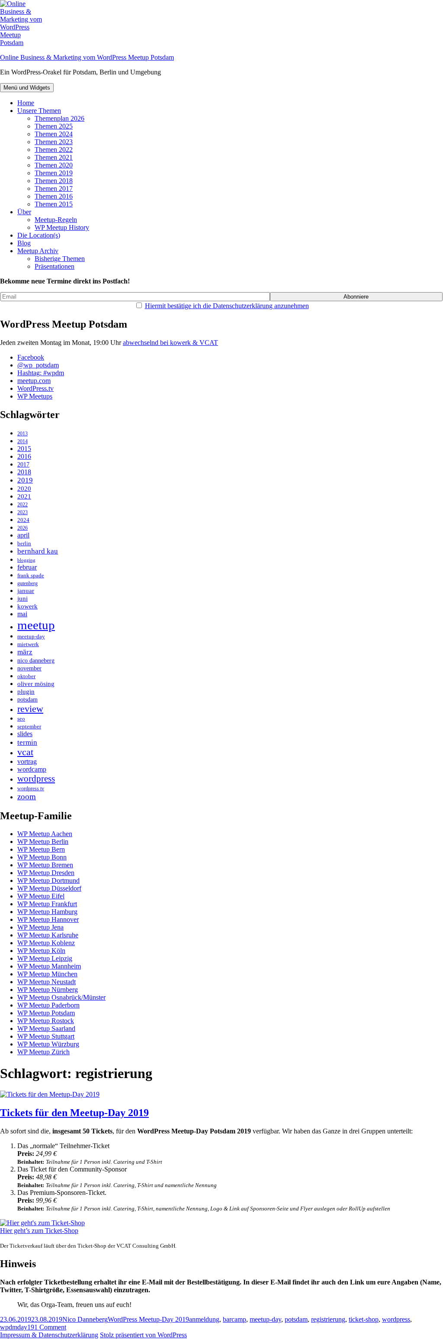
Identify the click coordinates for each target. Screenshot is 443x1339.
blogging (26, 560)
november (29, 668)
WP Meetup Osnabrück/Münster (61, 997)
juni (22, 598)
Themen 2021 (54, 157)
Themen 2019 (54, 173)
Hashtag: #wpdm (40, 373)
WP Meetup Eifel (40, 896)
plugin (26, 691)
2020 (24, 488)
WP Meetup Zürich (43, 1052)
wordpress (36, 778)
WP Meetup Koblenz (46, 942)
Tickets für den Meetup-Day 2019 (74, 1112)
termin (27, 742)
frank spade (30, 576)
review (30, 708)
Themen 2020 (54, 165)
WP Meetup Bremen (45, 865)
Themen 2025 (54, 126)
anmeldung (204, 1319)
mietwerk (28, 644)
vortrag (27, 761)
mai (22, 614)
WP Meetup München (47, 974)
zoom (26, 796)
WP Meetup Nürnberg (47, 989)
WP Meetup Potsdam (46, 1013)
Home (25, 102)
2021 (24, 496)
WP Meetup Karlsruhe (47, 935)
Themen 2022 (54, 149)
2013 (22, 434)
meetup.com (34, 380)
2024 (23, 520)
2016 (24, 456)
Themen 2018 (54, 180)
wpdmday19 (17, 1327)
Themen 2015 (54, 204)
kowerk (27, 606)
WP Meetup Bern (41, 849)
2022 (22, 505)
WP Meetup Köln (41, 950)
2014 (22, 441)
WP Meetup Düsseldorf (49, 888)
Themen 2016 (54, 196)
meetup (36, 625)
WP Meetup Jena (40, 927)
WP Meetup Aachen (44, 833)
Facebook (30, 357)
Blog (24, 243)
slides (24, 734)
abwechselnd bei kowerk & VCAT (170, 342)
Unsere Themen (39, 110)
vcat (25, 752)
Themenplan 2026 (59, 118)
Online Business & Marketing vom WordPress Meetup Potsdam (87, 57)
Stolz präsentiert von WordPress (143, 1335)
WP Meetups (34, 396)
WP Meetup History (62, 227)
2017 (23, 464)
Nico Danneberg (85, 1319)
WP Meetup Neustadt (46, 981)
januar (25, 590)
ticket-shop (364, 1319)
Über (24, 212)
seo (21, 719)
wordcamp (31, 769)
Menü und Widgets (26, 87)
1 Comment (50, 1327)
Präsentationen (54, 266)
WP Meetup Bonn (42, 857)
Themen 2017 (54, 188)
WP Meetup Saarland (46, 1028)
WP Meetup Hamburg (47, 911)
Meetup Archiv (37, 250)
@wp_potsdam (38, 365)
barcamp (234, 1319)
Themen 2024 (54, 134)
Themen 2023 (54, 141)
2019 (25, 480)
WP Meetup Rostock (45, 1020)
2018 (24, 472)
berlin (24, 543)
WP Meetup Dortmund (48, 880)
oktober (26, 676)
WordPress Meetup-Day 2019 (148, 1319)
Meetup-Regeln (56, 219)
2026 (22, 528)
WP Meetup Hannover (48, 919)
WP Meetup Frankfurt (47, 904)
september (29, 726)
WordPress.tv (35, 388)
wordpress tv (30, 789)
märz (24, 652)
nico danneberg (36, 660)
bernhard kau (37, 551)
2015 (24, 448)
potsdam (27, 699)
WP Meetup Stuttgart (45, 1036)
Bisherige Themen (60, 258)
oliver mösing (36, 683)
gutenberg (27, 583)
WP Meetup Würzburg (48, 1044)
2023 (22, 512)
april (23, 535)
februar (27, 567)
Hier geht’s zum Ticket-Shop (39, 1230)
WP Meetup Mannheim (49, 966)
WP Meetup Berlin (42, 841)
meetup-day (31, 637)
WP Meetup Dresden (45, 872)
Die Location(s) (38, 235)
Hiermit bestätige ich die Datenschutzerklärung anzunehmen (227, 305)
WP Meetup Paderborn (48, 1005)
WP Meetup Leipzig (44, 958)
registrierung (328, 1319)
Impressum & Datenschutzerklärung (49, 1335)
